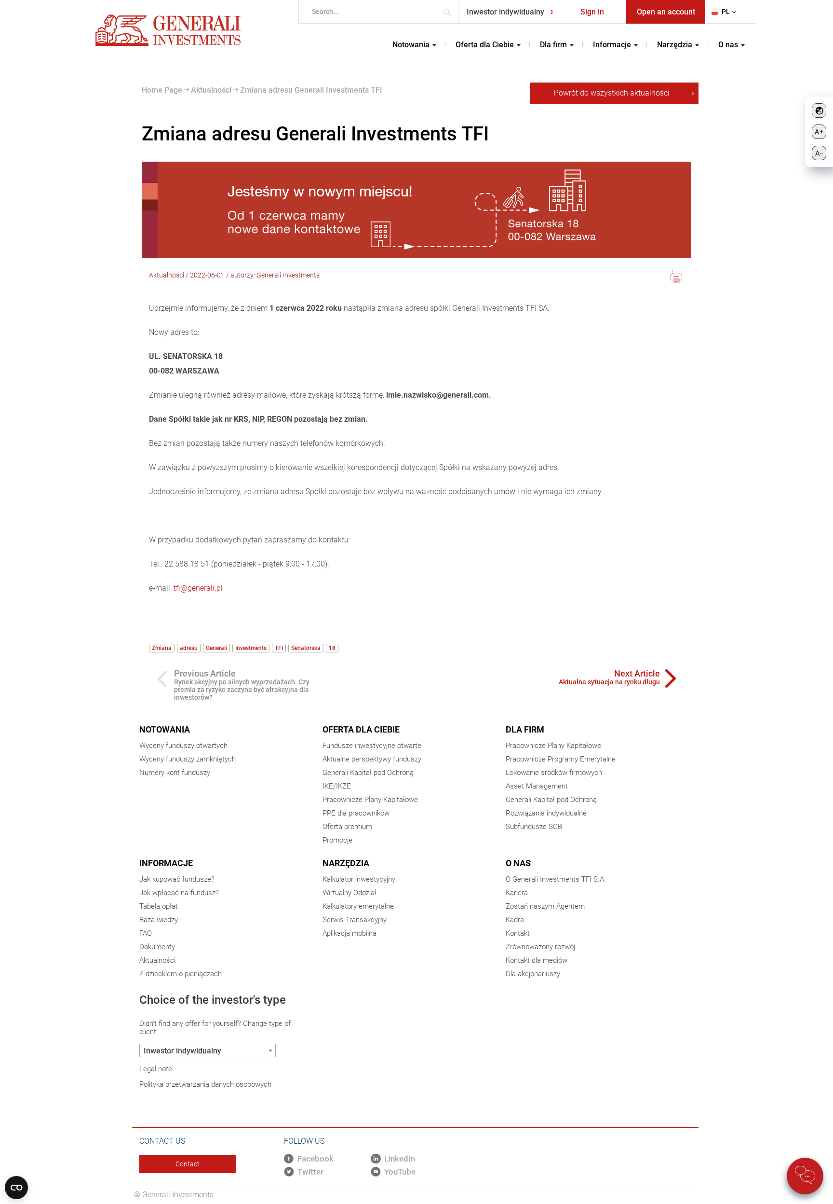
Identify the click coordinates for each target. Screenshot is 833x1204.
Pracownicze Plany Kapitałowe (370, 799)
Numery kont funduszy (174, 772)
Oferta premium (347, 826)
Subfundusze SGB (534, 826)
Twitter (310, 1171)
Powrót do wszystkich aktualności (612, 92)
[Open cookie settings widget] (16, 1187)
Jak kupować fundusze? (177, 879)
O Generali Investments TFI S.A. (556, 879)
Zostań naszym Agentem (545, 906)
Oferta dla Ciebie (361, 729)
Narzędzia (345, 863)
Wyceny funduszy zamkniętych (187, 759)
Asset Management (537, 786)
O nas (518, 863)
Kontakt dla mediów (536, 960)
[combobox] (508, 12)
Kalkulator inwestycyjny (358, 879)
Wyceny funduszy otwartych (183, 745)
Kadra (515, 919)
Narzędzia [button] (675, 44)
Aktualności (210, 90)
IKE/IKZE (336, 786)
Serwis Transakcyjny (354, 919)
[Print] (676, 277)
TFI (279, 648)
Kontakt (518, 933)
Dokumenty (157, 946)
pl (726, 11)
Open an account (666, 11)
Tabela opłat (158, 906)
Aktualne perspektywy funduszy (371, 759)
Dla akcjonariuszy (533, 973)
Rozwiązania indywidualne (546, 813)
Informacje (166, 863)
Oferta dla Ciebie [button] (486, 44)
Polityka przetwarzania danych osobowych (205, 1084)
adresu (189, 648)
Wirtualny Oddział (349, 892)
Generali (216, 648)
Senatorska (306, 648)
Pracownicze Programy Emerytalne (561, 759)
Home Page (162, 90)
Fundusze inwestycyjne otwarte (371, 745)
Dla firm (525, 729)
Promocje (337, 840)
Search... (450, 12)
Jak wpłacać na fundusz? (179, 892)
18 (332, 648)
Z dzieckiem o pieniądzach (180, 973)
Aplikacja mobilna (349, 933)
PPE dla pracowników (356, 813)
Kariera (517, 892)
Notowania (164, 729)
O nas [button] (729, 44)
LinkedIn (399, 1158)
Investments (251, 648)
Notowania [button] (411, 44)
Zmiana (162, 648)
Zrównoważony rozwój (540, 946)
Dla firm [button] (554, 44)
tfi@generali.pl (198, 588)
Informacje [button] (613, 44)
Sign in (592, 11)
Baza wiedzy (158, 919)
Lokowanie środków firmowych (554, 772)
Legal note (155, 1069)
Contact (187, 1164)
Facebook (315, 1158)
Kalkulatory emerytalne (358, 906)
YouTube (400, 1171)
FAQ (145, 933)
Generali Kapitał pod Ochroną (368, 772)
